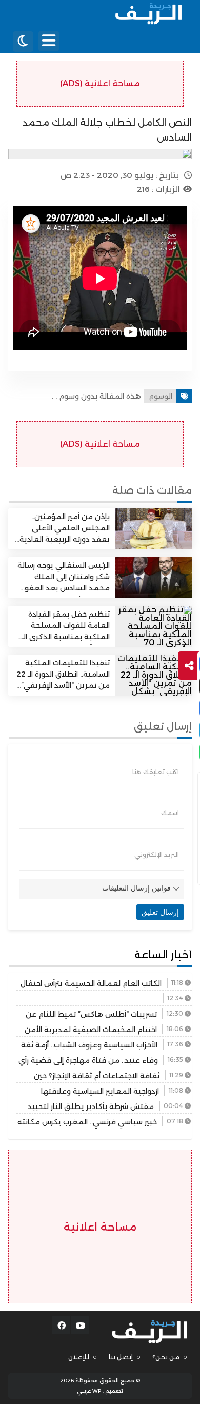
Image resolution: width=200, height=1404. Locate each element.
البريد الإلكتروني (156, 855)
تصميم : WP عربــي (100, 1391)
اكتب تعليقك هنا (155, 772)
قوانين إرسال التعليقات (136, 888)
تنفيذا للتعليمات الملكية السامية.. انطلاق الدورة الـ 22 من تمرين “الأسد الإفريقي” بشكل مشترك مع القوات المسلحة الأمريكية (63, 686)
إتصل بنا (121, 1357)
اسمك (170, 813)
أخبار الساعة (163, 954)
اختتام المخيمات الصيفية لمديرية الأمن (91, 1029)
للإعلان (78, 1357)
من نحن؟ (165, 1357)
